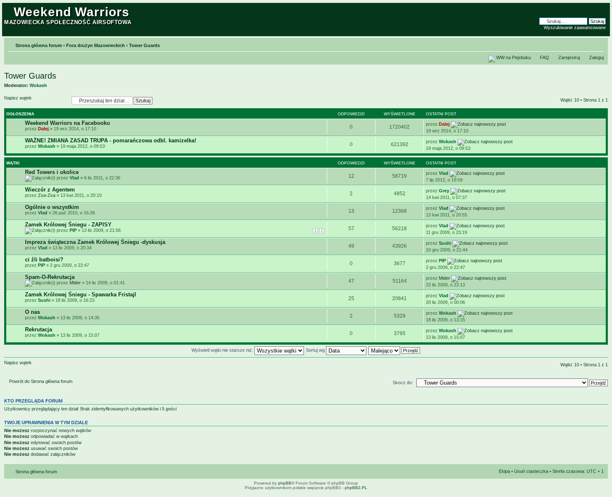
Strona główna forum (38, 45)
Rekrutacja (38, 329)
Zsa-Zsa (46, 195)
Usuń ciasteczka (531, 471)
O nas (32, 312)
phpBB (284, 483)
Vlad (74, 177)
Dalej (43, 128)
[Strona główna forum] (9, 9)
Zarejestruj (569, 57)
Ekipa (504, 471)
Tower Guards (144, 45)
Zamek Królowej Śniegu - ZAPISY (68, 224)
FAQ (544, 57)
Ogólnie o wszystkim (52, 207)
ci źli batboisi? (44, 259)
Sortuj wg (316, 350)
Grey (444, 190)
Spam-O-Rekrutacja (50, 277)
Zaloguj (596, 57)
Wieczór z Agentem (50, 189)
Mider (75, 282)
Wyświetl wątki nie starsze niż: (223, 350)
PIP (73, 230)
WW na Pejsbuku (513, 57)
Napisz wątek (18, 97)
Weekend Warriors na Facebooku (67, 123)
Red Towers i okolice (52, 172)
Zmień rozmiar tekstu (598, 43)
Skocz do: (403, 382)
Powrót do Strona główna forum (40, 381)
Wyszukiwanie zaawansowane (575, 27)
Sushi (445, 243)
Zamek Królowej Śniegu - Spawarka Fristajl (80, 294)
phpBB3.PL (356, 487)
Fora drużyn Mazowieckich (95, 45)
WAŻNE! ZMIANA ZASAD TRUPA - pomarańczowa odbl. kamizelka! (110, 140)
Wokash (38, 85)
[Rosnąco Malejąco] (394, 350)
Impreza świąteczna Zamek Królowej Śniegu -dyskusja (95, 242)
